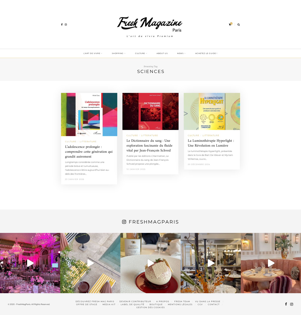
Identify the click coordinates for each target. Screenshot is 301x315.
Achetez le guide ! (206, 53)
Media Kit (109, 304)
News (180, 53)
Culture (140, 53)
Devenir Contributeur (135, 301)
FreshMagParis (154, 222)
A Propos (162, 301)
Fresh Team (182, 301)
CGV (200, 304)
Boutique (156, 304)
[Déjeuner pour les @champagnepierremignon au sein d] (150, 263)
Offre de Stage (86, 304)
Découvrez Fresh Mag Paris (95, 301)
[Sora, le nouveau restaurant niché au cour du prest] (271, 263)
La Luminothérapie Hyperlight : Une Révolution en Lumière (211, 143)
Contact (214, 304)
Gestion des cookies (150, 307)
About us (162, 53)
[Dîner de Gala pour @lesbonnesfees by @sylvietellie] (30, 263)
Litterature (88, 141)
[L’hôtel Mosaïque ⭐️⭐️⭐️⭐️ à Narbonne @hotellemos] (90, 263)
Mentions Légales (180, 304)
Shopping (118, 53)
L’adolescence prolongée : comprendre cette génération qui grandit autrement (89, 152)
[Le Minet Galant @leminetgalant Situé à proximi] (211, 263)
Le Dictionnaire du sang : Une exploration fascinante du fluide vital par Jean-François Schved (149, 146)
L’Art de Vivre (92, 53)
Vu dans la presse (207, 301)
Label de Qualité (132, 304)
